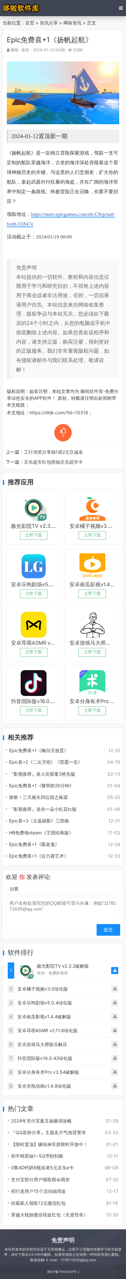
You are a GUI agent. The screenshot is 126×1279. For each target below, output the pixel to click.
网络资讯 (72, 22)
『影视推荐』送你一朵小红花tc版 (43, 809)
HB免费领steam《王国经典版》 (41, 832)
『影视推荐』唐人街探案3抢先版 (42, 774)
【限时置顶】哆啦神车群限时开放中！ (49, 1144)
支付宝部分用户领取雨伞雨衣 (40, 1179)
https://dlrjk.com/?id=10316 (58, 412)
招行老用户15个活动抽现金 (38, 1191)
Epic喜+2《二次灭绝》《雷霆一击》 (45, 762)
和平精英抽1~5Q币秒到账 (37, 1156)
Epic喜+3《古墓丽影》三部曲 (39, 820)
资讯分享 (49, 22)
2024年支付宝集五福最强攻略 (41, 1120)
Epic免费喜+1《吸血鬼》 (34, 844)
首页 (29, 22)
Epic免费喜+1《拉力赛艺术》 (38, 856)
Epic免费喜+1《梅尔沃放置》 (38, 750)
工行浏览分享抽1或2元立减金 (53, 452)
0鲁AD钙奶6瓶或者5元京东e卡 (42, 1167)
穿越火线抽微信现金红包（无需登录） (49, 1214)
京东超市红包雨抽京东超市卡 (53, 462)
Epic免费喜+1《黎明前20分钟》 (41, 785)
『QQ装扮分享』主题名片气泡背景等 (48, 1132)
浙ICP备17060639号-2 (63, 1272)
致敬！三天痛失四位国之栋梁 (38, 797)
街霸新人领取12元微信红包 (38, 1203)
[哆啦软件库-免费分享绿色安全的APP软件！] (21, 8)
